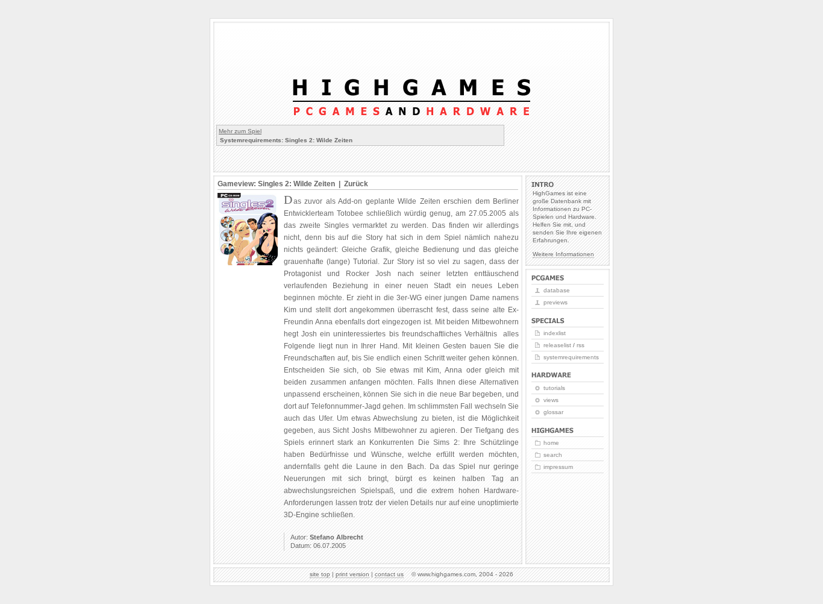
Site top (320, 574)
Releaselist (557, 345)
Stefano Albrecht (336, 537)
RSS (580, 345)
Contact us (389, 574)
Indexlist (554, 333)
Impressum (558, 467)
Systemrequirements (571, 357)
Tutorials (554, 388)
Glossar (553, 412)
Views (551, 400)
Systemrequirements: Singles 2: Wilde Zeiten (286, 140)
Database (556, 290)
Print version (352, 574)
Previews (555, 302)
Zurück (356, 184)
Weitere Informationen (563, 254)
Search (552, 454)
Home (551, 442)
